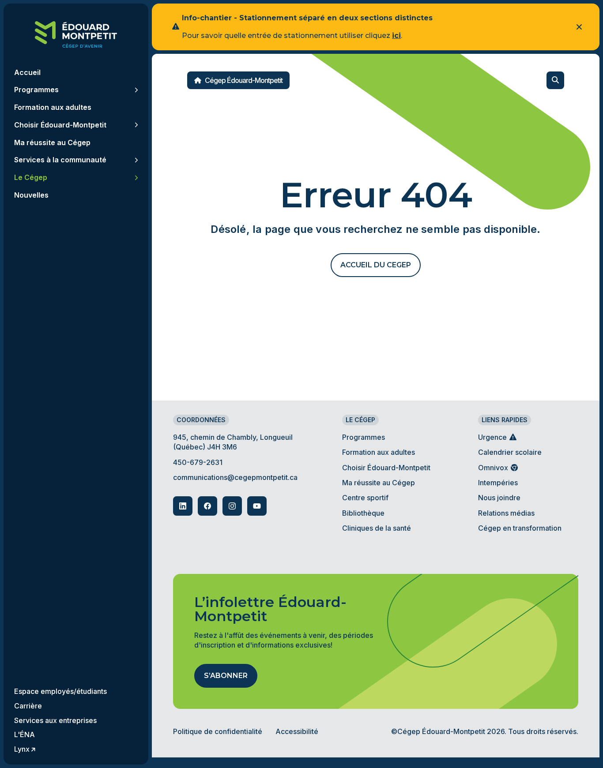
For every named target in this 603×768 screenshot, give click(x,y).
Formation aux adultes (378, 452)
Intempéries (498, 482)
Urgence (493, 437)
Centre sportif (365, 497)
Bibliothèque (363, 513)
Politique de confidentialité (217, 731)
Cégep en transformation (520, 528)
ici (396, 35)
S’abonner (226, 675)
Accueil (27, 72)
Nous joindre (499, 497)
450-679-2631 (197, 462)
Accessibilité (296, 731)
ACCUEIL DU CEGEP (375, 265)
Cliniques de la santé (376, 528)
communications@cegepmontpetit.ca (235, 477)
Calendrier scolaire (510, 452)
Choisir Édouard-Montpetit (386, 467)
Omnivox (494, 467)
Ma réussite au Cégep (378, 482)
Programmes (363, 437)
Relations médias (506, 513)
